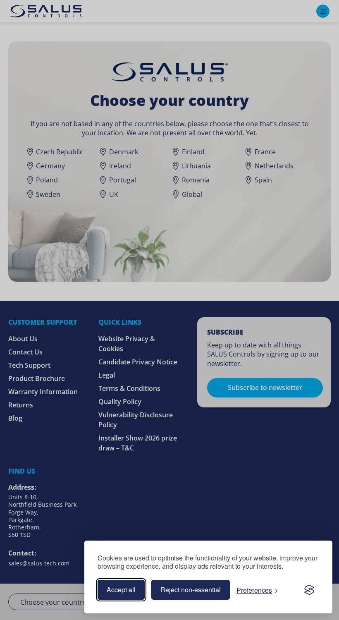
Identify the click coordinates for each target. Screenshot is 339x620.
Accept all (121, 589)
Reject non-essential (190, 589)
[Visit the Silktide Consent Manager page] (309, 590)
